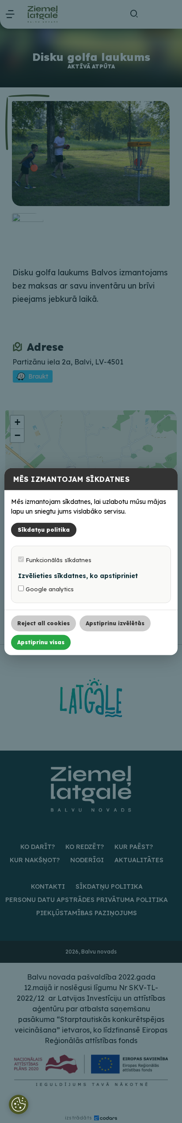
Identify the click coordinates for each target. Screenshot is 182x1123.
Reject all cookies (43, 623)
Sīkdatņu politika (44, 529)
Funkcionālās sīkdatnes (57, 559)
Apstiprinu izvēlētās (115, 623)
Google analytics (49, 589)
